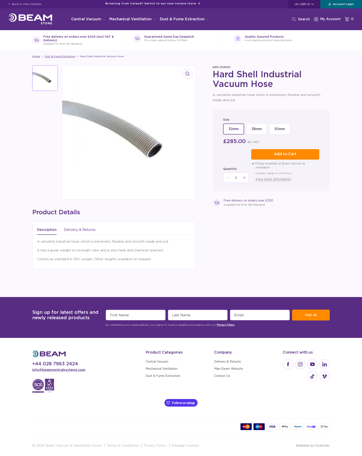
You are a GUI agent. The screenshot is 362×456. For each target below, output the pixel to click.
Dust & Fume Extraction (182, 19)
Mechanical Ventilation (130, 19)
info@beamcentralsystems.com (58, 370)
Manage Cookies (185, 445)
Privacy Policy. (226, 325)
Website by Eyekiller (313, 445)
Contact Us (222, 376)
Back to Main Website (26, 4)
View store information (273, 179)
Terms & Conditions (122, 445)
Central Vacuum (86, 19)
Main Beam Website (228, 368)
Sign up (311, 314)
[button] (88, 19)
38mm (259, 130)
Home (36, 56)
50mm (282, 130)
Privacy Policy (155, 445)
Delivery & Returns (227, 361)
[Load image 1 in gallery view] (45, 78)
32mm (236, 130)
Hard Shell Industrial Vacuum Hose (102, 56)
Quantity (230, 169)
